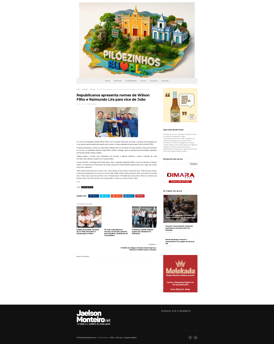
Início (107, 81)
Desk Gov (119, 338)
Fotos (143, 81)
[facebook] (190, 337)
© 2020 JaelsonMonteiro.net (86, 338)
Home (78, 89)
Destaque (85, 89)
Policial (165, 81)
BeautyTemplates (130, 338)
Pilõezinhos (131, 81)
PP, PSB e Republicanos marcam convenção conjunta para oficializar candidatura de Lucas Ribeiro (116, 232)
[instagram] (195, 337)
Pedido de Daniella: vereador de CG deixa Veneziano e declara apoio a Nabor (88, 231)
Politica (92, 89)
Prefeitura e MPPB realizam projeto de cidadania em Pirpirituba (142, 231)
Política (154, 81)
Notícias (118, 81)
